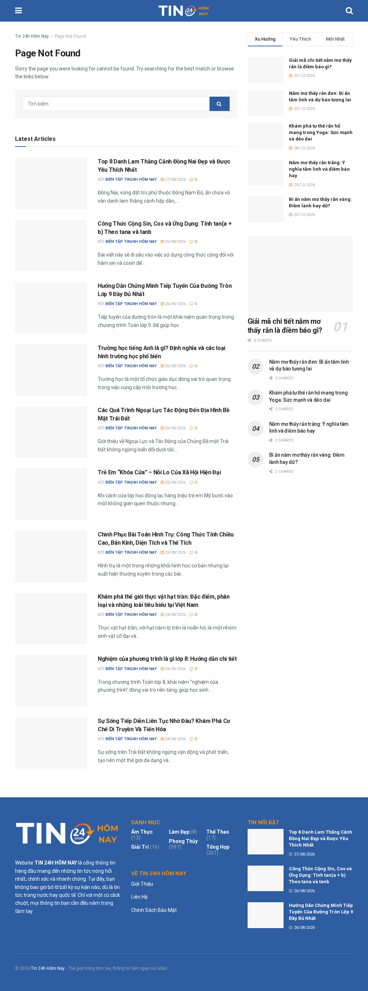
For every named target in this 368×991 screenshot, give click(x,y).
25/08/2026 (175, 482)
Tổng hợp (217, 847)
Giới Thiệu (142, 884)
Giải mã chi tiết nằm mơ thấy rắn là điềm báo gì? (285, 326)
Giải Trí (140, 847)
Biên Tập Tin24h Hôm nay (131, 179)
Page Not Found (70, 36)
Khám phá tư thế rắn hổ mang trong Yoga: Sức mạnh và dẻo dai (321, 132)
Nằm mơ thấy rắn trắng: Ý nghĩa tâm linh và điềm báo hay (319, 169)
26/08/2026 (175, 241)
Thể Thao (217, 832)
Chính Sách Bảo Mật (154, 910)
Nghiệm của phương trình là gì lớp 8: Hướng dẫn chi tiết (167, 658)
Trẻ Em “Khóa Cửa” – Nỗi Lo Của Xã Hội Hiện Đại (159, 472)
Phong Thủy (183, 841)
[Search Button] (220, 104)
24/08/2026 (175, 614)
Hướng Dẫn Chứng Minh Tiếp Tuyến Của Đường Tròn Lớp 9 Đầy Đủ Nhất (321, 912)
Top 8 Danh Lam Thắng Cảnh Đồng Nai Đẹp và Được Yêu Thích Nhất (320, 838)
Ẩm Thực (142, 832)
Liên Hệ (139, 897)
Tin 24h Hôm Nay (32, 36)
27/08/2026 (175, 179)
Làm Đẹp (179, 832)
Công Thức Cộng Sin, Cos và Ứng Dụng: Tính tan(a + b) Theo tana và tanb (320, 875)
